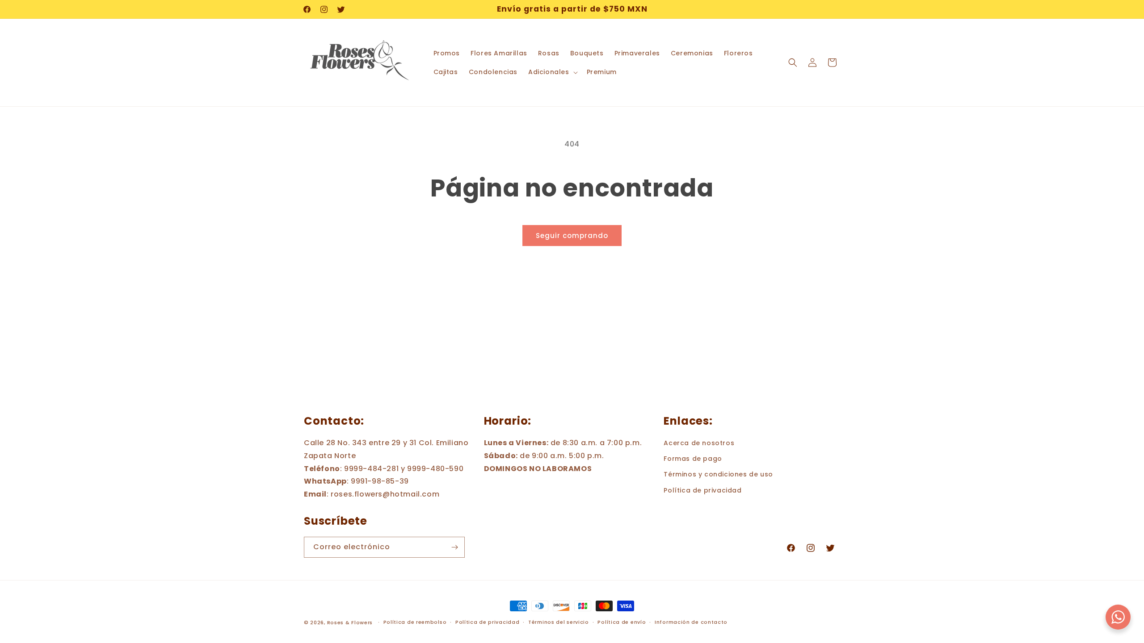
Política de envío (621, 622)
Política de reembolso (415, 622)
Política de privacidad (702, 490)
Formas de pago (693, 458)
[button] (552, 72)
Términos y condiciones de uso (718, 474)
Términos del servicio (558, 622)
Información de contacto (691, 622)
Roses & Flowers (350, 622)
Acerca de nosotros (699, 442)
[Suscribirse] (454, 547)
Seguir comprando (572, 235)
